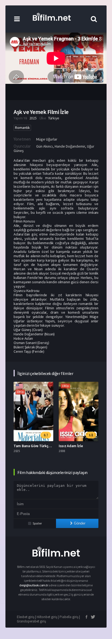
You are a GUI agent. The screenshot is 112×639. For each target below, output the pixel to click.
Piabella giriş (69, 617)
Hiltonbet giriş (47, 617)
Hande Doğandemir (70, 146)
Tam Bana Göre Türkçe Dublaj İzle (41, 445)
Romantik (22, 127)
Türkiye (53, 118)
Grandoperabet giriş (31, 621)
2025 (33, 118)
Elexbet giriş (25, 617)
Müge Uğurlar (46, 139)
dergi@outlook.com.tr (33, 585)
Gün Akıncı (44, 146)
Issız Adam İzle (71, 445)
